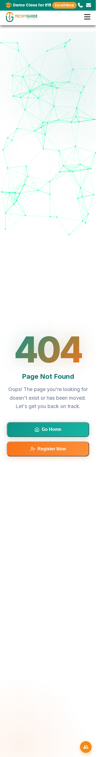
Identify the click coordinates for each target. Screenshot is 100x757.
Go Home (51, 429)
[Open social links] (86, 747)
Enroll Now (64, 5)
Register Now (52, 448)
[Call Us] (80, 5)
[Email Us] (89, 5)
